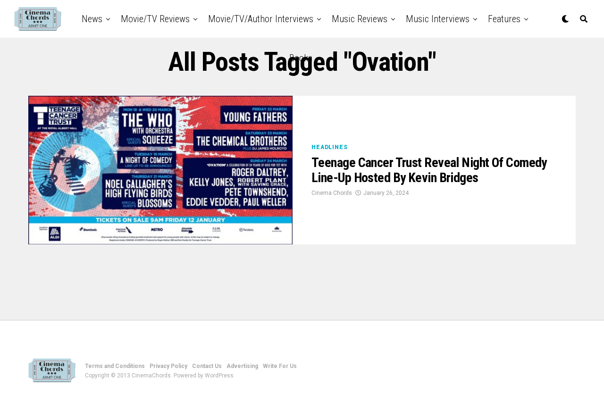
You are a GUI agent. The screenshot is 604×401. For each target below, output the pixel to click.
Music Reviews (359, 19)
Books (300, 58)
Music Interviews (438, 19)
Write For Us (280, 366)
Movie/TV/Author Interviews (260, 19)
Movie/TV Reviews (155, 19)
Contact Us (207, 366)
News (92, 19)
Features (504, 19)
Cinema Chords (331, 193)
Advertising (242, 366)
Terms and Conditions (115, 366)
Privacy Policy (168, 366)
